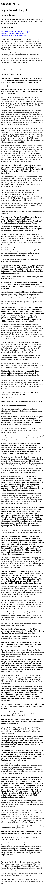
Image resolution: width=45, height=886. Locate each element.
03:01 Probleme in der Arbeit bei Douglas (15, 32)
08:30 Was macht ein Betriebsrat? (12, 33)
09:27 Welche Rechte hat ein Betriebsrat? (15, 35)
